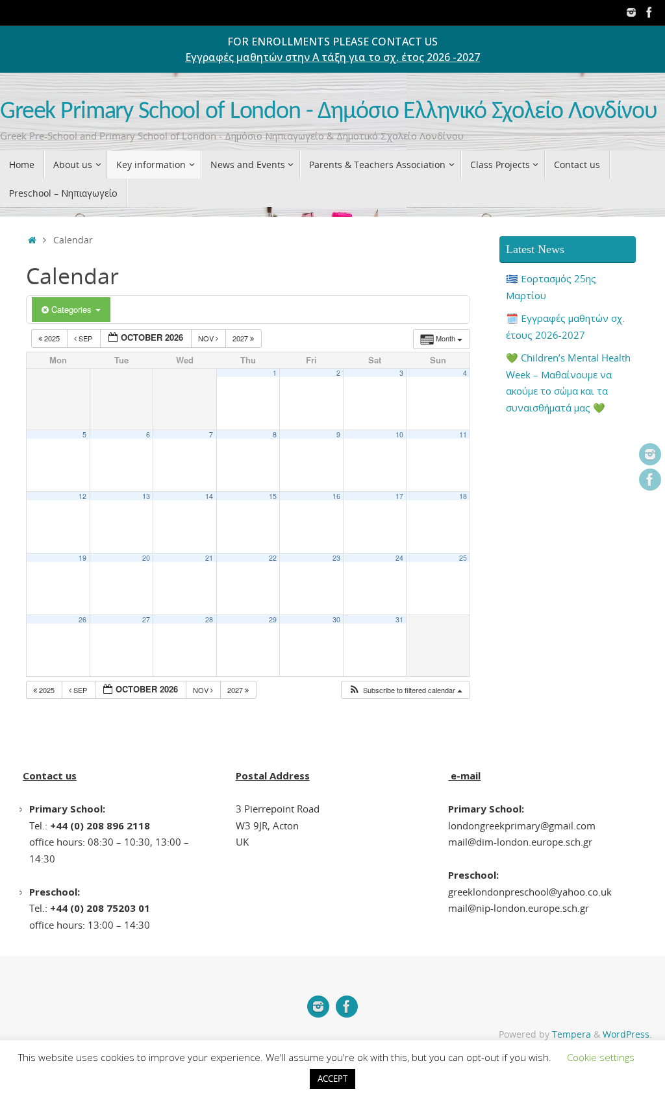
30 (336, 619)
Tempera (571, 1034)
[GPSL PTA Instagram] (631, 12)
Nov (207, 338)
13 (146, 496)
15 (273, 496)
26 (82, 619)
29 (273, 619)
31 (399, 619)
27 (146, 619)
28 (209, 619)
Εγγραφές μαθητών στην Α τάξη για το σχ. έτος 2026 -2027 (332, 57)
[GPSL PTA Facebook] (649, 12)
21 (209, 558)
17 (399, 496)
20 (146, 558)
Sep (85, 338)
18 (463, 496)
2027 (241, 338)
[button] (405, 690)
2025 (52, 338)
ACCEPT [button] (332, 1078)
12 (82, 496)
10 (399, 434)
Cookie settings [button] (600, 1057)
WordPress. (627, 1034)
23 (336, 558)
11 (463, 434)
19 (82, 558)
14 (209, 496)
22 (273, 558)
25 (463, 558)
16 (336, 496)
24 (399, 558)
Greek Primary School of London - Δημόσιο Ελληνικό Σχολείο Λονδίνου (328, 112)
